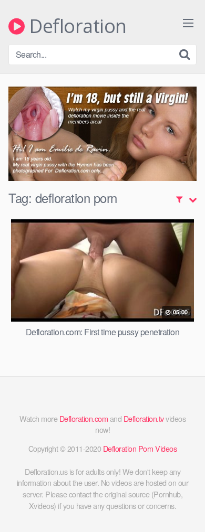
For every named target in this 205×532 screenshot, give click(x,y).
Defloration (76, 26)
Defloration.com (83, 418)
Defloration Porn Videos (140, 448)
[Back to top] (186, 509)
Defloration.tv (144, 418)
